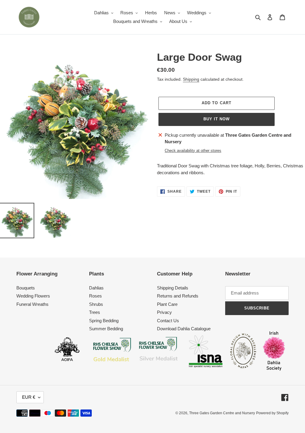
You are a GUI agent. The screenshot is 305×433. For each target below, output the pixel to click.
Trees (94, 312)
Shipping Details (172, 287)
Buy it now (216, 119)
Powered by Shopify (272, 413)
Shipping (191, 79)
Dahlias (96, 287)
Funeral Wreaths (32, 304)
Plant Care (167, 304)
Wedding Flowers (33, 295)
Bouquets (25, 287)
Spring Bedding (104, 320)
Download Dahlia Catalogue (184, 328)
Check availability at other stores (193, 150)
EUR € (28, 397)
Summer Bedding (106, 328)
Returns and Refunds (177, 295)
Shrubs (96, 304)
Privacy (164, 312)
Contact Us (168, 320)
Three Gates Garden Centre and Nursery (222, 413)
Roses (95, 295)
